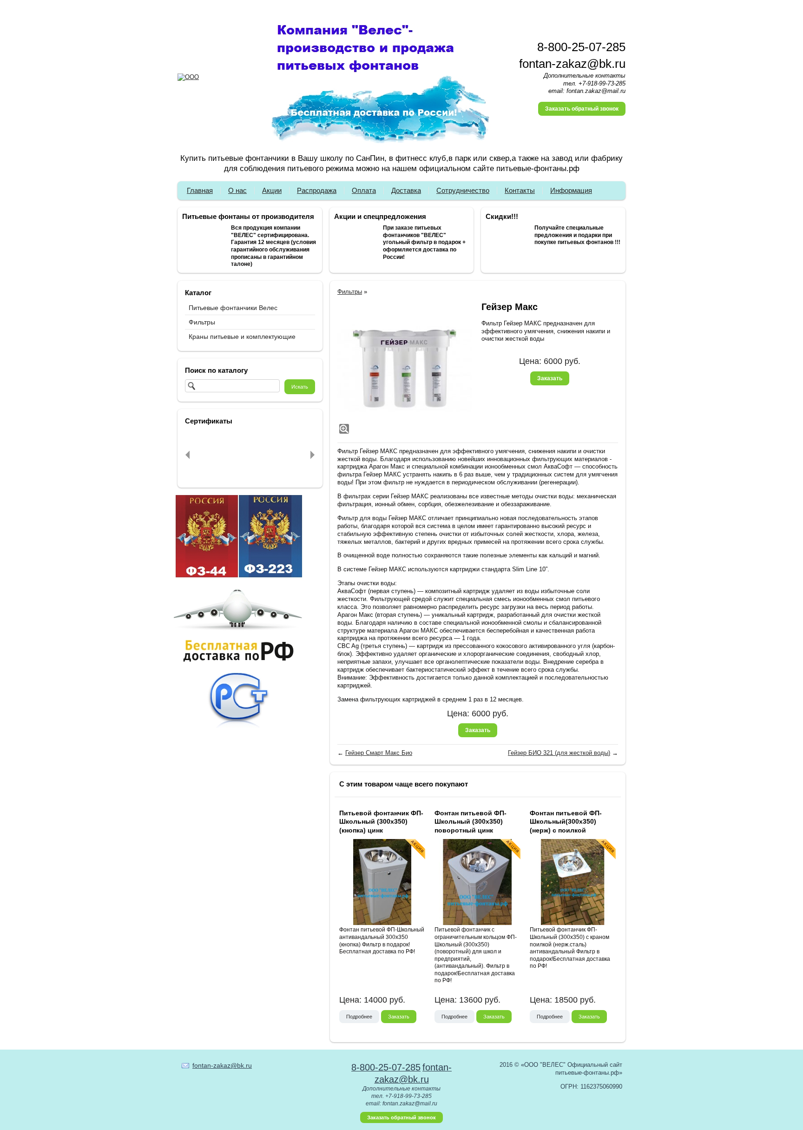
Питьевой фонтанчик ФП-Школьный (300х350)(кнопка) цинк (381, 821)
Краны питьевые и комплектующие (242, 336)
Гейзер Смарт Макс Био (378, 752)
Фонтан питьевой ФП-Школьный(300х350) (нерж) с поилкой (566, 821)
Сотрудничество (462, 190)
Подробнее (359, 1016)
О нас (237, 190)
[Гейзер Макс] (404, 368)
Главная (200, 190)
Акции (272, 190)
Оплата (364, 190)
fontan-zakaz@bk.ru (222, 1065)
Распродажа (316, 190)
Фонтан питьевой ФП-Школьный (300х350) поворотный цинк (470, 821)
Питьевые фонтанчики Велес (233, 307)
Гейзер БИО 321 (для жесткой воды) (559, 752)
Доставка (406, 190)
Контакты (520, 190)
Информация (571, 190)
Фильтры (202, 322)
